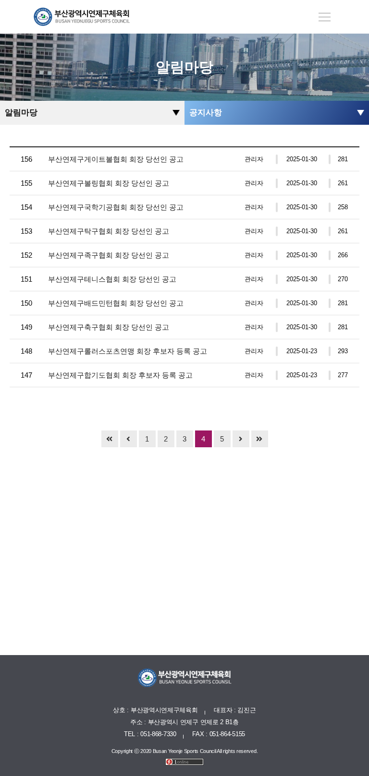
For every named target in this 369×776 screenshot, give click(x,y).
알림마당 (21, 112)
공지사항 (205, 112)
